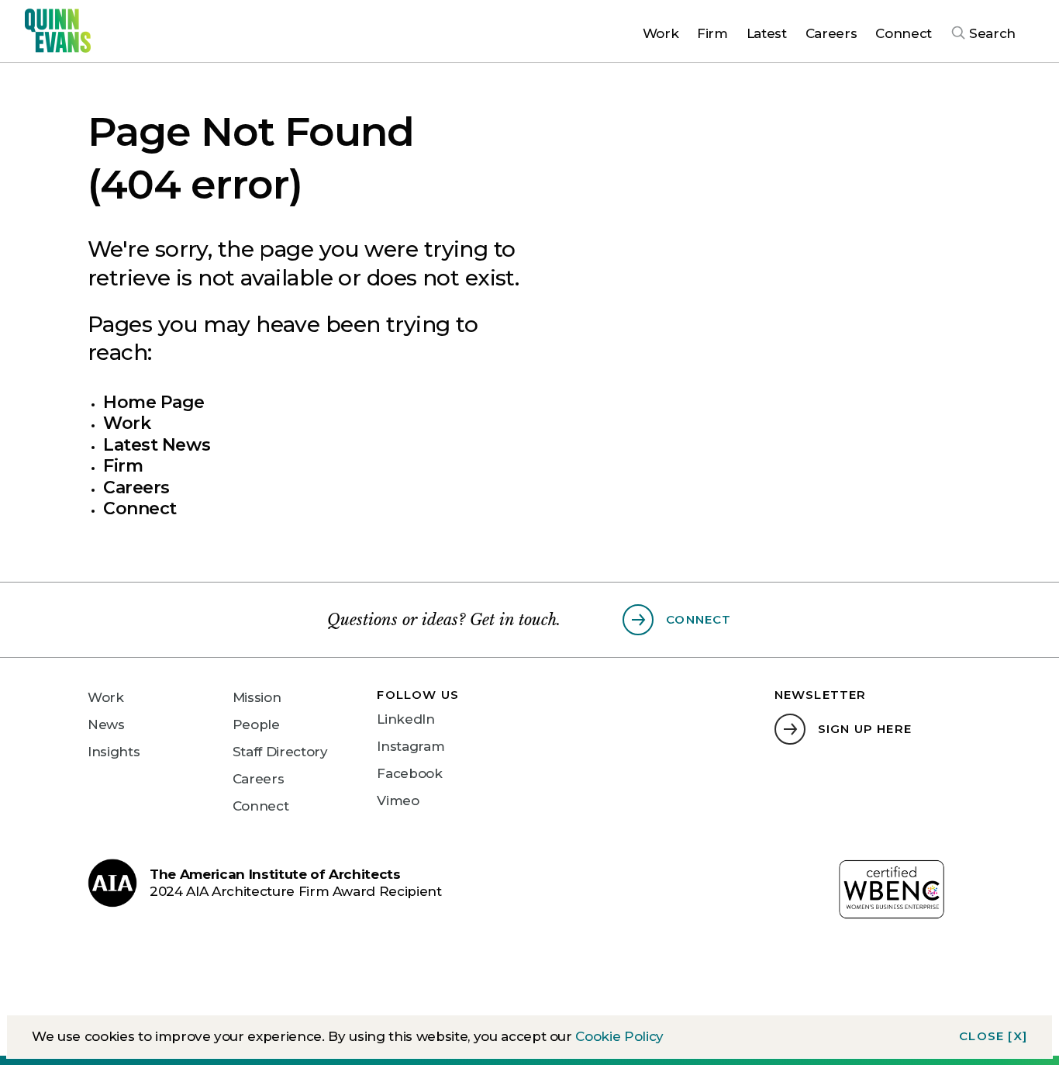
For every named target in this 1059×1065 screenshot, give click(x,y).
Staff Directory (280, 751)
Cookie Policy (619, 1036)
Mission (257, 697)
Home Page (154, 402)
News (106, 724)
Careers (136, 487)
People (256, 724)
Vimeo (398, 800)
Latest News (156, 444)
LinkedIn (405, 719)
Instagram (410, 746)
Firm (123, 465)
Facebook (409, 773)
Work (126, 423)
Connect (140, 508)
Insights (114, 751)
